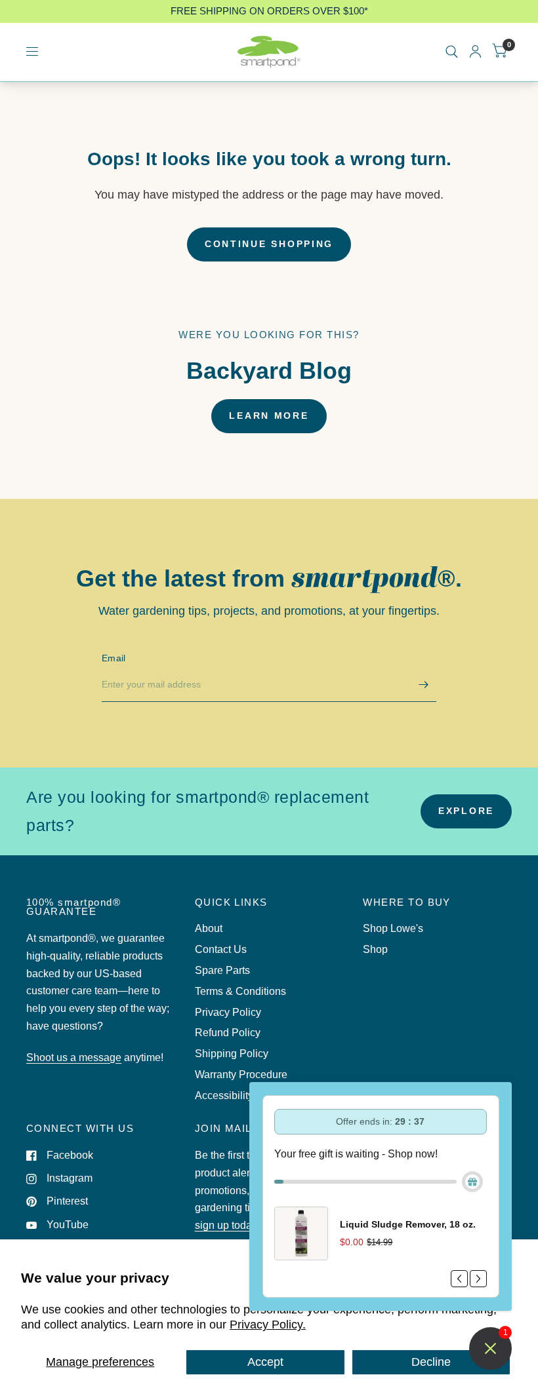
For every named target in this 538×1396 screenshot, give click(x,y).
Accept (265, 1361)
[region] (269, 11)
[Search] (452, 51)
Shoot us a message (73, 1057)
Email (113, 658)
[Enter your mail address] (423, 685)
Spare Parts (222, 970)
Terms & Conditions (240, 991)
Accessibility (224, 1095)
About (208, 928)
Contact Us (221, 949)
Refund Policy (227, 1032)
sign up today (226, 1225)
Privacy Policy (228, 1012)
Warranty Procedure (241, 1074)
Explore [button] (466, 811)
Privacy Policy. (268, 1324)
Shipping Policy (231, 1053)
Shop (375, 949)
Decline (431, 1361)
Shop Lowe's (393, 928)
